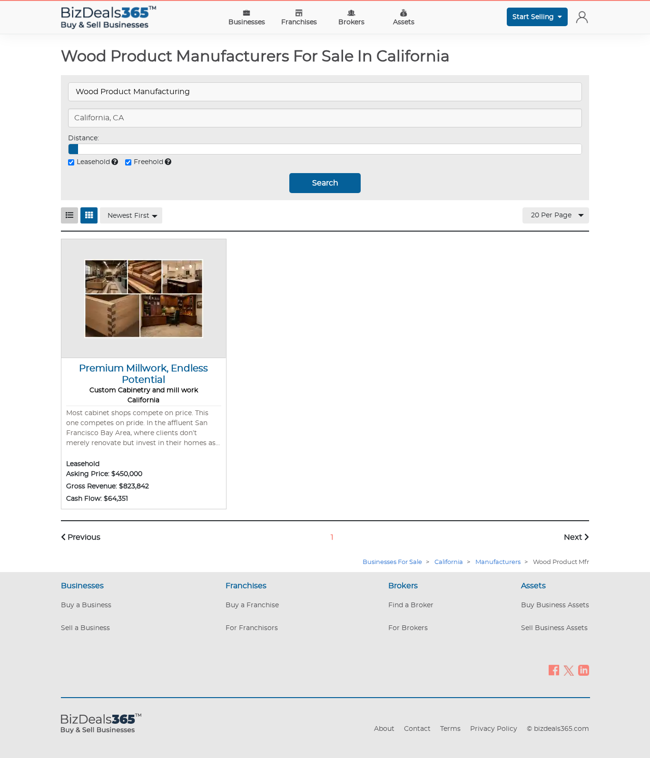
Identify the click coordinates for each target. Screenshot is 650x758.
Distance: (83, 138)
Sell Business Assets (554, 628)
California (448, 562)
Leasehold (93, 162)
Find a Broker (410, 605)
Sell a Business (85, 628)
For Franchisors (252, 628)
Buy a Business (86, 605)
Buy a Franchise (252, 605)
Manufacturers (498, 562)
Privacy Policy (493, 729)
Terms (450, 729)
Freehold (148, 162)
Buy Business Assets (555, 605)
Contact (417, 729)
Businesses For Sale (392, 562)
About (384, 729)
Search (325, 183)
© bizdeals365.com (558, 729)
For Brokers (408, 628)
